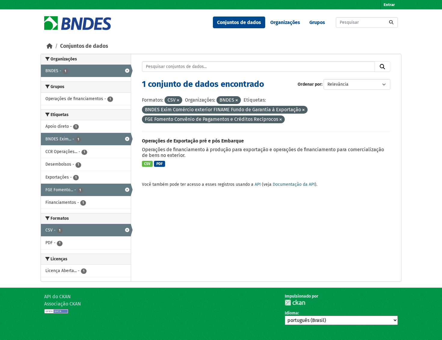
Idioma (291, 313)
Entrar (389, 4)
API (258, 184)
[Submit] (391, 22)
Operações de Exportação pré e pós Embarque (193, 141)
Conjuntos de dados (239, 22)
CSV (147, 164)
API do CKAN (57, 296)
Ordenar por (309, 84)
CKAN (295, 302)
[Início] (50, 46)
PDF (159, 164)
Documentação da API (294, 184)
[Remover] (178, 101)
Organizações (285, 22)
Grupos (317, 22)
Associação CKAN (62, 304)
